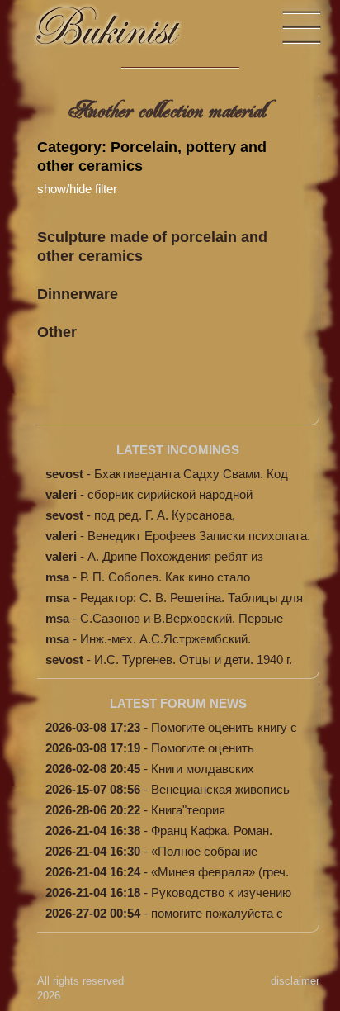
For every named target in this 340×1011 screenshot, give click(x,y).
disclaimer (295, 981)
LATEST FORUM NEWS (178, 703)
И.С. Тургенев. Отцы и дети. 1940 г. (193, 660)
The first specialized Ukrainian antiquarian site (124, 33)
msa (57, 577)
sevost (64, 474)
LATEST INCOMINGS (177, 450)
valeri (61, 494)
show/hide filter (77, 189)
